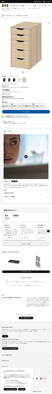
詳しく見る (4, 333)
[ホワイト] (19, 80)
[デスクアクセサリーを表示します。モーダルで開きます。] (14, 261)
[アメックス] (37, 378)
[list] (26, 231)
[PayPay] (41, 378)
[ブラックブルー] (4, 80)
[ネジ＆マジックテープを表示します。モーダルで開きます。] (38, 261)
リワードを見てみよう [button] (26, 117)
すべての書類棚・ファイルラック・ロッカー (32, 285)
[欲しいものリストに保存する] (48, 23)
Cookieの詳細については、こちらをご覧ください (14, 386)
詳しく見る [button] (23, 123)
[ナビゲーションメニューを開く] (48, 5)
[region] (26, 45)
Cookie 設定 (21, 389)
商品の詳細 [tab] (10, 131)
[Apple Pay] (45, 378)
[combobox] (22, 5)
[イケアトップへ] (5, 5)
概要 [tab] (5, 131)
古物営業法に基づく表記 (36, 391)
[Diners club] (33, 378)
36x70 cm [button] (26, 87)
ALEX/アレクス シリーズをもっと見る (9, 83)
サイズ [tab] (15, 131)
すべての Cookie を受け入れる (10, 389)
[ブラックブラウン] (14, 80)
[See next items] (48, 231)
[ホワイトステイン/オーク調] (24, 80)
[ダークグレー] (9, 80)
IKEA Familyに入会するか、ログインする (13, 117)
